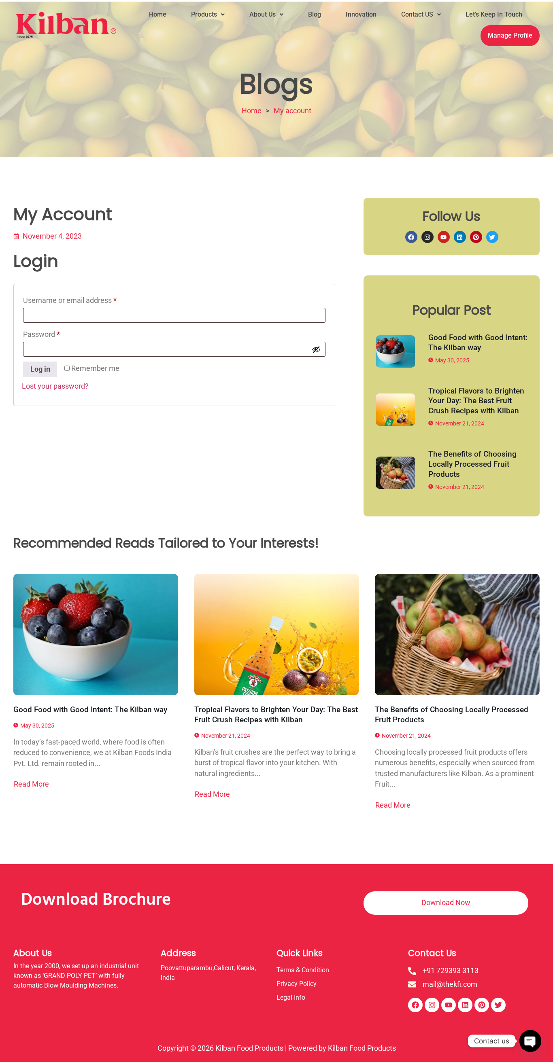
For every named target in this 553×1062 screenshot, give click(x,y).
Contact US (417, 14)
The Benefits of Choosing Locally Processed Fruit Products (472, 464)
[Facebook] (411, 237)
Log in (40, 369)
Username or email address (84, 299)
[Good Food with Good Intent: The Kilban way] (395, 351)
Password (55, 333)
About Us (262, 14)
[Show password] (316, 349)
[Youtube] (444, 237)
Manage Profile (510, 35)
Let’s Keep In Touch (494, 14)
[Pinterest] (476, 237)
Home (157, 14)
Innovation (361, 14)
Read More (31, 784)
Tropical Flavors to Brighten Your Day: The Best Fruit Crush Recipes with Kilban (476, 401)
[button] (208, 14)
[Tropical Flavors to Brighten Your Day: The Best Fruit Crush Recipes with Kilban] (395, 409)
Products (204, 14)
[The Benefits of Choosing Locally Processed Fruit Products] (395, 473)
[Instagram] (427, 237)
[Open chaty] (530, 1041)
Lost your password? (55, 386)
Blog (314, 14)
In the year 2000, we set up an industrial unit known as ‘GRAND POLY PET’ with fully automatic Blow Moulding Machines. (76, 975)
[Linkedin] (460, 237)
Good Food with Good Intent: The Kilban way (477, 342)
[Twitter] (492, 237)
